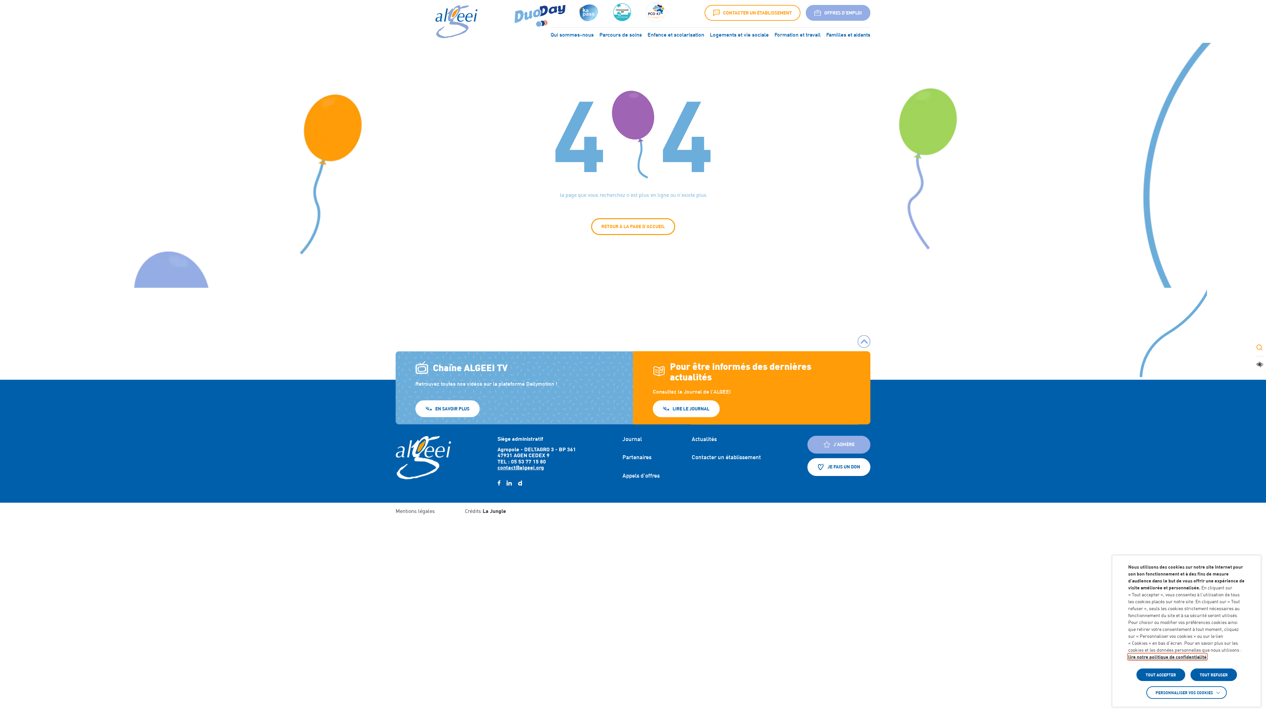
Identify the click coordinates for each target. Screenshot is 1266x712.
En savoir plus (452, 408)
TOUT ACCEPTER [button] (1161, 674)
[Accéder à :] (622, 13)
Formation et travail (797, 34)
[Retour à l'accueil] (423, 457)
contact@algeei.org (520, 467)
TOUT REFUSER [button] (1214, 674)
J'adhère (844, 444)
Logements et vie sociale (739, 34)
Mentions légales (415, 511)
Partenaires (636, 457)
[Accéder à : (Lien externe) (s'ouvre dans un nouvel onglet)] (540, 12)
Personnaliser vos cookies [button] (1184, 692)
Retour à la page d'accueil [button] (633, 226)
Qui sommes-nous (572, 34)
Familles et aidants (848, 34)
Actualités (704, 439)
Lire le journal (691, 408)
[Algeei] (455, 22)
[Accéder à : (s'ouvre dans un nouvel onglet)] (588, 13)
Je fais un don (844, 466)
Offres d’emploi (843, 12)
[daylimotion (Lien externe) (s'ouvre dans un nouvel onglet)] (520, 483)
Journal (632, 439)
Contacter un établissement (757, 12)
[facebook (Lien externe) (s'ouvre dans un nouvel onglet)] (498, 483)
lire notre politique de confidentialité (1167, 657)
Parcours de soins (620, 34)
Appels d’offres (641, 475)
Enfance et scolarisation (676, 34)
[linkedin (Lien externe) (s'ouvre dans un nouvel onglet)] (509, 483)
